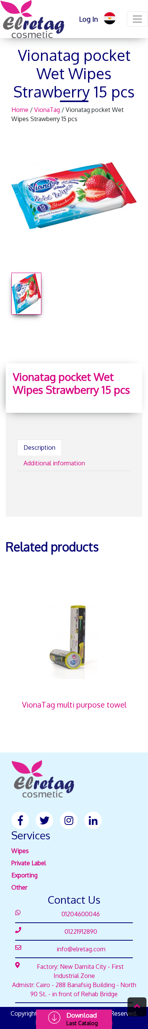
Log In (88, 19)
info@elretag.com (81, 949)
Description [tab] (39, 447)
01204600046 (80, 914)
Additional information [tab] (54, 463)
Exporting (24, 875)
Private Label (28, 863)
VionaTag (47, 109)
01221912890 (81, 931)
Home (20, 109)
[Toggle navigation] (137, 19)
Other (19, 887)
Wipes (20, 851)
